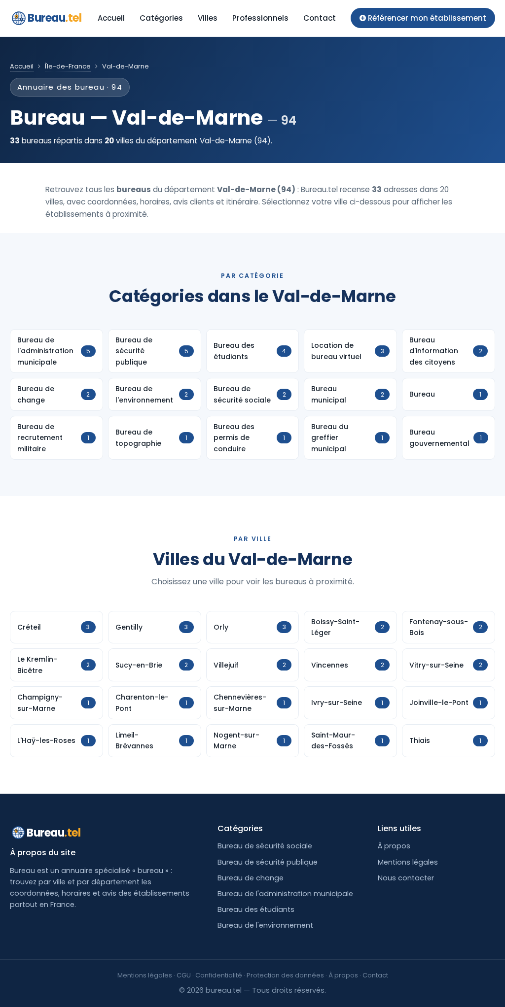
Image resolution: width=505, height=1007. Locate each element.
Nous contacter (406, 878)
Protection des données (285, 975)
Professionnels (260, 18)
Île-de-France (68, 66)
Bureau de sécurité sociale (264, 846)
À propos (394, 846)
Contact (319, 18)
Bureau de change (250, 878)
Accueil (111, 18)
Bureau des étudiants (255, 909)
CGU (184, 975)
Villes (207, 18)
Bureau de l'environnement (265, 925)
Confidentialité (218, 975)
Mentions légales (408, 862)
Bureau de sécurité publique (267, 862)
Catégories (161, 18)
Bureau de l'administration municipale (285, 894)
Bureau (55, 18)
